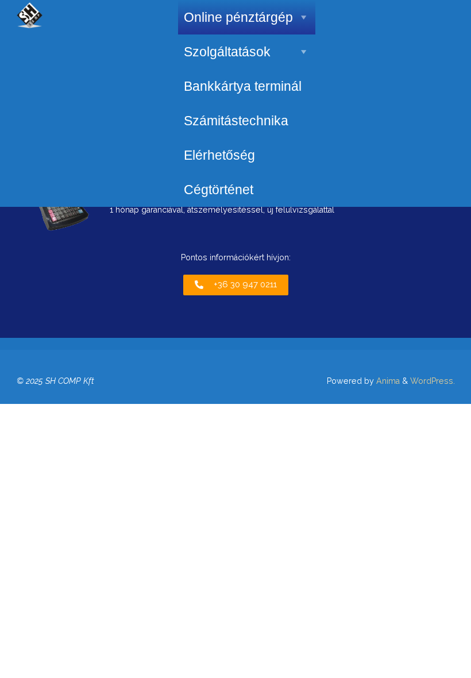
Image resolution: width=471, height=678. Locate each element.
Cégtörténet (218, 189)
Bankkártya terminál (243, 86)
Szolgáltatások (227, 51)
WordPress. (432, 381)
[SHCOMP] (30, 14)
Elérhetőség (219, 155)
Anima (387, 381)
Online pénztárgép (238, 17)
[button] (235, 285)
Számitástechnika (236, 120)
